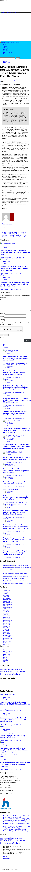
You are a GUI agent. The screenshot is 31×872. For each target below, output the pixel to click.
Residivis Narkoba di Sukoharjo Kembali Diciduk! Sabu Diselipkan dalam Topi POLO (14, 236)
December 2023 (7, 638)
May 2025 (6, 613)
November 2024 (7, 622)
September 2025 (7, 607)
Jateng (5, 46)
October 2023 (6, 641)
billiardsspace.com (8, 565)
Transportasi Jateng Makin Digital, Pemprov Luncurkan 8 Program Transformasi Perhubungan (15, 413)
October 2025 (6, 605)
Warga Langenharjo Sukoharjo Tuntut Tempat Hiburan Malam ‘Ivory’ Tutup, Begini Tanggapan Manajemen (16, 446)
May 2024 (6, 631)
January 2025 (6, 619)
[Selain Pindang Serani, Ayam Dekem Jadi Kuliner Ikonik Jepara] (8, 477)
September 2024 (7, 625)
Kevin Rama (4, 80)
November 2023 (7, 640)
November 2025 (7, 604)
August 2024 (6, 626)
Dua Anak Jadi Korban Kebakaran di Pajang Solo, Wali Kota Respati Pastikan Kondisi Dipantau (14, 268)
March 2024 (6, 634)
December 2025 (7, 602)
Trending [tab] (5, 347)
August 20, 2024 (17, 435)
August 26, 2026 (17, 257)
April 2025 (6, 614)
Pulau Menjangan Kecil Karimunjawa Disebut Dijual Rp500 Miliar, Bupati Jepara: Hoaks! (15, 252)
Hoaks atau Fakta (7, 54)
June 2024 (6, 629)
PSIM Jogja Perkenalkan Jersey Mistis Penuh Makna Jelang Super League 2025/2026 (14, 233)
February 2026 (7, 599)
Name (2, 313)
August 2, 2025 (14, 80)
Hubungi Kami (7, 858)
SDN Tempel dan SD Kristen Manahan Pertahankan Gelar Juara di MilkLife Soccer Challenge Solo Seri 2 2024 (23, 117)
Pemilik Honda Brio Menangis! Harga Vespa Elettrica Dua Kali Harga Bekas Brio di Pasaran (16, 470)
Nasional (5, 45)
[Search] (0, 56)
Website (2, 319)
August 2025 (6, 608)
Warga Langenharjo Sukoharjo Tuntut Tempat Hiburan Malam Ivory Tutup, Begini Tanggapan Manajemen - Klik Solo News (15, 576)
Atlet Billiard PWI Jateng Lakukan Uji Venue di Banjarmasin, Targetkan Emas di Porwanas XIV (17, 430)
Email (2, 316)
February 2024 (7, 635)
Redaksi (5, 856)
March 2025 (6, 616)
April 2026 (6, 596)
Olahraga (5, 48)
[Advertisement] (15, 29)
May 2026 (6, 595)
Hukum (5, 49)
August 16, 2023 (17, 462)
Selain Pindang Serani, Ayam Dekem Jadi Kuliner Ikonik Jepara (15, 483)
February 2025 (7, 617)
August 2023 (6, 644)
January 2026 (6, 601)
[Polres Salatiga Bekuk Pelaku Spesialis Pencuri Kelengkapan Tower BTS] (13, 453)
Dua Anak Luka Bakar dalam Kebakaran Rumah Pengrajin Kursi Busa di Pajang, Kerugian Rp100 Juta (14, 284)
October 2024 (6, 623)
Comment (3, 300)
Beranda (5, 650)
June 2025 (6, 611)
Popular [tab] (5, 346)
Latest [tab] (4, 344)
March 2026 (6, 598)
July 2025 (5, 610)
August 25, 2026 (14, 273)
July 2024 (5, 628)
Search (2, 338)
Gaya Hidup (6, 51)
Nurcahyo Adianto (6, 257)
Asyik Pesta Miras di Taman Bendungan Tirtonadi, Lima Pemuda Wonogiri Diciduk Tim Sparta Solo (6, 117)
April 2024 (6, 632)
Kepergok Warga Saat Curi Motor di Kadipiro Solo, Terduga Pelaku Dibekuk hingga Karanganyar (17, 400)
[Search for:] (8, 58)
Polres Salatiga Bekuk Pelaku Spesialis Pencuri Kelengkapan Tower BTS (16, 458)
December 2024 (7, 620)
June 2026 (6, 593)
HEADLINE (6, 62)
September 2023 (7, 642)
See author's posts (8, 228)
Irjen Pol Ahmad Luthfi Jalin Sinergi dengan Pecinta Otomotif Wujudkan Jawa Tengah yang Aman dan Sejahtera (14, 118)
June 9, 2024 (16, 451)
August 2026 (6, 590)
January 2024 (6, 637)
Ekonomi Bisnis (7, 52)
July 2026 (5, 592)
